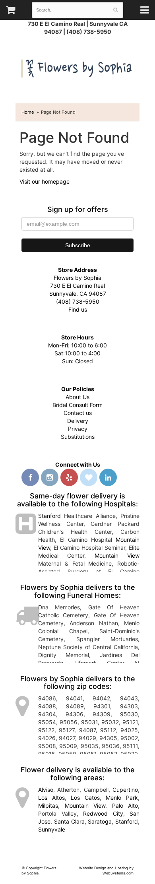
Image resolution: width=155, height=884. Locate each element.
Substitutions (78, 436)
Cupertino (125, 789)
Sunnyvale (51, 829)
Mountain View (117, 555)
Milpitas (48, 805)
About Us (77, 397)
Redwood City (103, 813)
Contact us (78, 412)
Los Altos (51, 797)
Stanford (49, 515)
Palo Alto (125, 805)
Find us (77, 309)
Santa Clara (69, 821)
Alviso (45, 789)
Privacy (77, 428)
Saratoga (100, 821)
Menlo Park (122, 797)
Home (27, 112)
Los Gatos (85, 797)
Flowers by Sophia (77, 66)
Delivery (77, 420)
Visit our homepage (44, 181)
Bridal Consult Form (77, 404)
